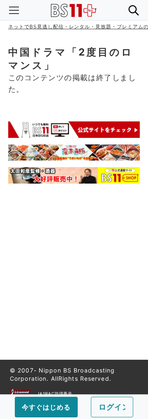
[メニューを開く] (14, 10)
